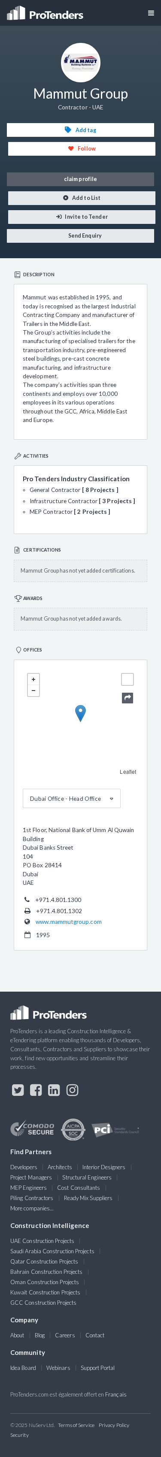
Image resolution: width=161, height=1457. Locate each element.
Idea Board (23, 1367)
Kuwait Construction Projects (45, 1292)
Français (116, 1394)
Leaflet (128, 771)
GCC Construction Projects (43, 1302)
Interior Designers (103, 1167)
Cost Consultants (78, 1187)
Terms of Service (76, 1425)
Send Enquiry (84, 235)
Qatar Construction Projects (44, 1261)
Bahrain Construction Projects (46, 1271)
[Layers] (127, 679)
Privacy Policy (114, 1425)
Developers (23, 1167)
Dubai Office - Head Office (65, 798)
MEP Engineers (28, 1187)
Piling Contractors (31, 1198)
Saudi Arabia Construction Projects (52, 1251)
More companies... (32, 1208)
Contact (95, 1335)
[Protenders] (46, 10)
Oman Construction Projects (44, 1282)
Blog (40, 1335)
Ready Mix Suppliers (88, 1198)
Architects (60, 1167)
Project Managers (31, 1177)
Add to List (85, 198)
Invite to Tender (85, 217)
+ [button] (33, 679)
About (17, 1335)
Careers (65, 1335)
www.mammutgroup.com (69, 921)
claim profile (80, 179)
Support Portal (98, 1367)
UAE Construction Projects (42, 1240)
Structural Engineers (87, 1177)
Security (19, 1435)
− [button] (33, 690)
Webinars (58, 1367)
